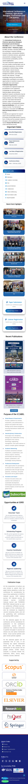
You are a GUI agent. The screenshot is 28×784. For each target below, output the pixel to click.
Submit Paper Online (13, 310)
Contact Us (7, 751)
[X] (6, 761)
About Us (6, 746)
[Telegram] (19, 761)
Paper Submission (14, 24)
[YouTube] (16, 761)
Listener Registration (14, 29)
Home (5, 744)
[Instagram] (9, 761)
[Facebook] (2, 761)
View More (14, 410)
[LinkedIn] (13, 761)
